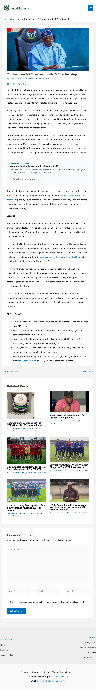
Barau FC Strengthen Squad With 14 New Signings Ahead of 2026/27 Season (26, 507)
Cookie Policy (90, 657)
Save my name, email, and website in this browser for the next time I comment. (47, 602)
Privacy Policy (90, 642)
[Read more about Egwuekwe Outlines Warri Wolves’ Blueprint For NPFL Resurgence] (69, 449)
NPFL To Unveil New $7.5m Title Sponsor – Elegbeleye (67, 416)
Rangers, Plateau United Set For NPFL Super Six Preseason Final (24, 424)
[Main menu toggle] (91, 8)
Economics (53, 421)
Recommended (6, 655)
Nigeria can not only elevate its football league (61, 257)
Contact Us (4, 650)
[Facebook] (8, 83)
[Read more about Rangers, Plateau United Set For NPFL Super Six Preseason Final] (21, 405)
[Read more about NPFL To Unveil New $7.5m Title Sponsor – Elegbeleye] (69, 401)
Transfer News (12, 513)
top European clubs (27, 360)
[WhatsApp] (24, 83)
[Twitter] (13, 83)
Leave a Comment (39, 472)
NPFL (9, 428)
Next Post (87, 371)
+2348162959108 (59, 676)
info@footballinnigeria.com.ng (51, 681)
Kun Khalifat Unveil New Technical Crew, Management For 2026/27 (26, 468)
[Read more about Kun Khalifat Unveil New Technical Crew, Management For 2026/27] (26, 450)
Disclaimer (91, 652)
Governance (24, 78)
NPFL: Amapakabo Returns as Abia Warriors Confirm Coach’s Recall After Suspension (68, 507)
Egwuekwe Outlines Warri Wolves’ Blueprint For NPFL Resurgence (69, 466)
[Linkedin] (19, 83)
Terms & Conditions (87, 647)
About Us (4, 645)
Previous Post (10, 371)
